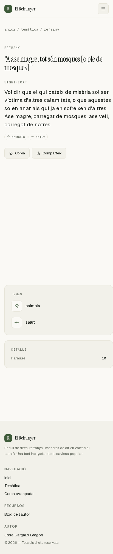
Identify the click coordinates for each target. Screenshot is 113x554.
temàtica (29, 29)
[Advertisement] (56, 222)
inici (9, 29)
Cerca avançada (18, 493)
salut (40, 137)
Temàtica (12, 485)
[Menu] (103, 8)
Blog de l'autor (17, 514)
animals (18, 137)
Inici (7, 477)
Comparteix (52, 153)
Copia (20, 153)
